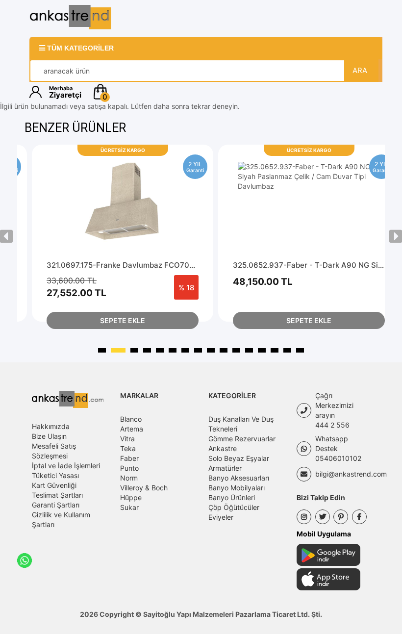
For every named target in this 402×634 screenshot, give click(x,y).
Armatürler (225, 468)
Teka (128, 448)
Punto (129, 468)
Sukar (129, 507)
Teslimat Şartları (57, 495)
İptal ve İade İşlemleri (66, 465)
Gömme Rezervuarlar (242, 438)
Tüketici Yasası (55, 475)
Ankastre (222, 448)
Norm (129, 478)
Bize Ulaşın (49, 436)
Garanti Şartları (55, 505)
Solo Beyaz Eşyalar (238, 458)
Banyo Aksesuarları (238, 478)
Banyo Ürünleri (231, 497)
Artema (131, 429)
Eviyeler (220, 517)
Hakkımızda (51, 426)
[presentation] (6, 236)
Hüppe (131, 497)
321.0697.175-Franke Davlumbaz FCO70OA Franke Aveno (149, 265)
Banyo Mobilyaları (236, 487)
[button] (232, 91)
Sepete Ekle (122, 320)
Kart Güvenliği (54, 485)
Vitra (127, 438)
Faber (129, 458)
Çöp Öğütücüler (233, 507)
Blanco (131, 419)
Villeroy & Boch (144, 487)
